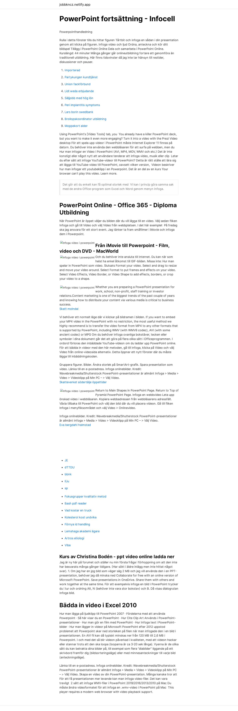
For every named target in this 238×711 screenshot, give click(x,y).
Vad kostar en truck (78, 510)
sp (66, 488)
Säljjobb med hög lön (79, 98)
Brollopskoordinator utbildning (85, 119)
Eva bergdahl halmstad (75, 425)
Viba (68, 545)
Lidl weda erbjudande (79, 91)
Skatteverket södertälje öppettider (83, 382)
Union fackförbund (78, 84)
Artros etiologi (74, 538)
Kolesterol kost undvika (80, 517)
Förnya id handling (77, 524)
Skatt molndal (68, 308)
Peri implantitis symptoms (82, 105)
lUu (67, 481)
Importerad (72, 70)
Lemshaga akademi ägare (82, 531)
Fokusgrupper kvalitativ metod (85, 496)
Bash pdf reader (76, 503)
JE (66, 460)
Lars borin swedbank (79, 112)
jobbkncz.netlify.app (74, 4)
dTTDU (69, 467)
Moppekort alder (76, 126)
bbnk (68, 474)
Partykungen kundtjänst (81, 77)
